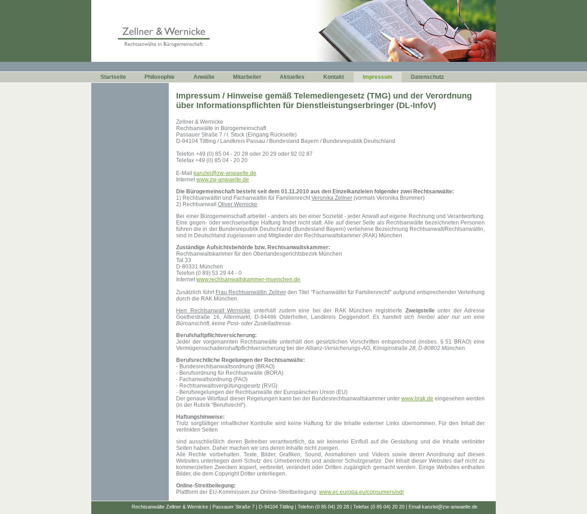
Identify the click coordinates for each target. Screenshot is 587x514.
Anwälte (204, 77)
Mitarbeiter (247, 77)
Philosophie (159, 77)
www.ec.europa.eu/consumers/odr (361, 492)
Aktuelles (292, 77)
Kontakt (333, 77)
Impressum (378, 77)
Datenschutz (427, 77)
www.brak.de (417, 398)
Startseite (113, 77)
